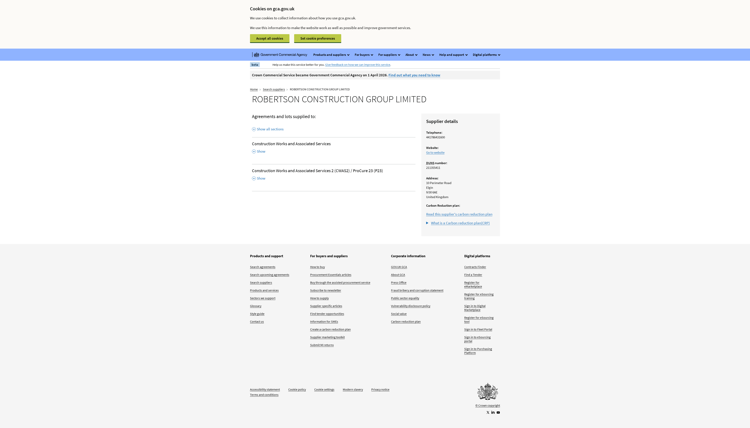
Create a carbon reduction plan (330, 329)
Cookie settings (324, 389)
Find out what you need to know (414, 75)
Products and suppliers (329, 54)
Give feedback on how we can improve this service (357, 65)
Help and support (452, 54)
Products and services (264, 290)
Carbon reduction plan (406, 321)
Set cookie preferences (317, 38)
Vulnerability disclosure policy (410, 306)
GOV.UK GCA (399, 267)
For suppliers (387, 54)
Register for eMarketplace (473, 284)
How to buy (317, 267)
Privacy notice (380, 389)
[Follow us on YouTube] (498, 412)
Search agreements (262, 267)
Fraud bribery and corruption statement (417, 290)
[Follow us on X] (487, 412)
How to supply (319, 298)
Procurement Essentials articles (330, 275)
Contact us (257, 321)
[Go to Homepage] (487, 392)
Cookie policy (297, 389)
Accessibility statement (265, 389)
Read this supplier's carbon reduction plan (459, 214)
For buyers (362, 54)
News (427, 54)
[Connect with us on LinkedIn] (493, 412)
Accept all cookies (269, 38)
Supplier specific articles (326, 306)
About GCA (398, 275)
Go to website (435, 152)
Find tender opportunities (327, 314)
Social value (399, 314)
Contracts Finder (475, 267)
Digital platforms (485, 54)
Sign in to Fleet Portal (478, 329)
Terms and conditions (264, 395)
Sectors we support (262, 298)
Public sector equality (405, 298)
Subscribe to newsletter (325, 290)
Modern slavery (353, 389)
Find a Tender (473, 275)
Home (254, 89)
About (409, 54)
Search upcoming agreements (269, 275)
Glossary (255, 306)
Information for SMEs (324, 321)
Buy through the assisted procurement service (340, 282)
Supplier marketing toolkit (327, 337)
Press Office (398, 282)
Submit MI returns (322, 345)
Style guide (257, 314)
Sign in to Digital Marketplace (475, 308)
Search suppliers (274, 89)
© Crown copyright (487, 405)
